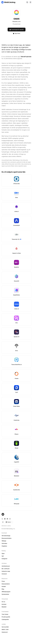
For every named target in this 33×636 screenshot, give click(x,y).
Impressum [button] (5, 632)
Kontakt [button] (4, 586)
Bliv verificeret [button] (5, 568)
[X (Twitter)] (2, 518)
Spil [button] (3, 556)
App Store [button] (17, 33)
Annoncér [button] (4, 574)
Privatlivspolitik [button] (6, 617)
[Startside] (8, 2)
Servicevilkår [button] (5, 627)
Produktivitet (16, 24)
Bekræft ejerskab (26, 56)
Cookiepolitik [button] (5, 619)
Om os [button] (3, 601)
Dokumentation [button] (6, 584)
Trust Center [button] (5, 614)
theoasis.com (16, 21)
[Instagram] (10, 518)
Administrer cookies (6, 525)
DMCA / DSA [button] (5, 629)
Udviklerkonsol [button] (6, 566)
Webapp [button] (4, 540)
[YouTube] (7, 518)
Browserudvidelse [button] (6, 538)
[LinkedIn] (4, 518)
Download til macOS (17, 29)
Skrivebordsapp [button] (6, 535)
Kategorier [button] (4, 558)
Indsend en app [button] (6, 571)
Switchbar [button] (4, 543)
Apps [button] (3, 553)
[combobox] (9, 522)
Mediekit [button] (4, 607)
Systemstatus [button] (5, 594)
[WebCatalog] (3, 514)
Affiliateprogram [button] (6, 591)
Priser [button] (3, 581)
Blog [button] (3, 589)
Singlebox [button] (4, 546)
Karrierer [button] (4, 604)
